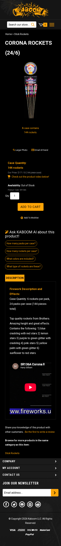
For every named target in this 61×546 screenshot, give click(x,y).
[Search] (33, 24)
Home (8, 34)
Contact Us (11, 474)
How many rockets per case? (22, 251)
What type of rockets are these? (24, 266)
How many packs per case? (21, 243)
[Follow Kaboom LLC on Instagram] (30, 504)
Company (9, 461)
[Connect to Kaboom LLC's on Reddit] (38, 504)
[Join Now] (54, 492)
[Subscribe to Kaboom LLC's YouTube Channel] (22, 504)
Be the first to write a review (40, 432)
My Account (11, 468)
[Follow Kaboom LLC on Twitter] (14, 504)
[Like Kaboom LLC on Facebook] (6, 504)
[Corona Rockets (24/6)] (30, 97)
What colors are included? (20, 258)
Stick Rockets (21, 34)
